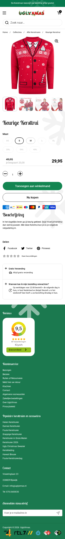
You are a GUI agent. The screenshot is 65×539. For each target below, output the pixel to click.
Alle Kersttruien (33, 32)
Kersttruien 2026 (10, 442)
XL (53, 141)
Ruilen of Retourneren (13, 378)
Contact (6, 390)
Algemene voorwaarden (14, 394)
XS (7, 141)
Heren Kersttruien (11, 422)
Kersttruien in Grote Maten (15, 438)
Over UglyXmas (10, 402)
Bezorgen (7, 370)
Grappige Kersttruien (12, 434)
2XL (8, 149)
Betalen (6, 374)
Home (5, 32)
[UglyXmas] (32, 12)
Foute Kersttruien (11, 430)
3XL (21, 149)
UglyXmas (25, 527)
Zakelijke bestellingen (13, 398)
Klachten (7, 386)
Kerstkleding (8, 450)
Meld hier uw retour (11, 382)
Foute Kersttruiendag (12, 458)
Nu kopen (32, 197)
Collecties (17, 32)
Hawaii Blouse (9, 454)
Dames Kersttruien (11, 426)
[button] (58, 12)
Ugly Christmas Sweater (14, 446)
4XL (35, 149)
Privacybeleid (9, 406)
